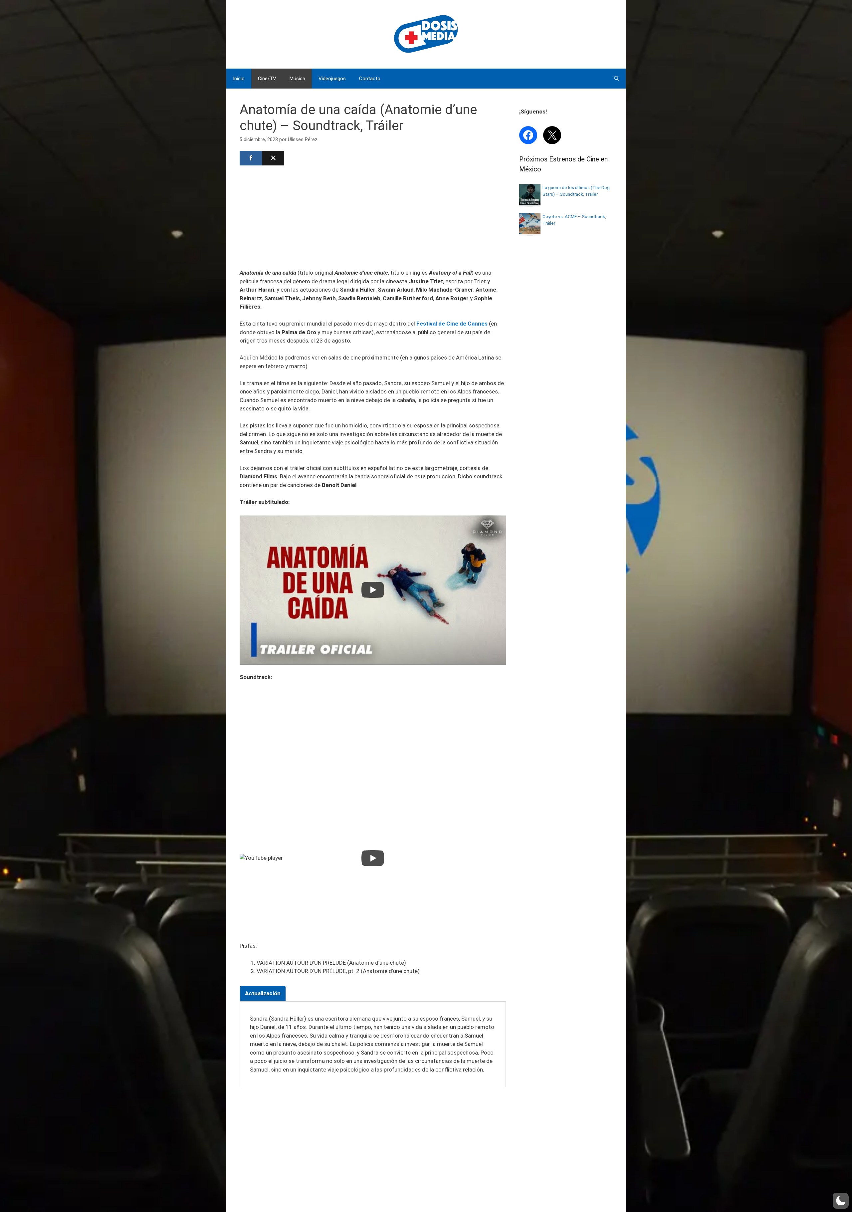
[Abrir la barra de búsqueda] (616, 79)
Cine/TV (267, 79)
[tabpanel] (372, 1044)
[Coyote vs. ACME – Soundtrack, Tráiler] (529, 232)
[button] (841, 1201)
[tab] (263, 994)
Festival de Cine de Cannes (452, 323)
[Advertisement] (373, 216)
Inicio (239, 79)
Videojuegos (332, 79)
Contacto (369, 79)
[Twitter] (273, 158)
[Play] (372, 590)
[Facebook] (251, 158)
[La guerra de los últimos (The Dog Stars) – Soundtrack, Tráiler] (529, 203)
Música (297, 79)
